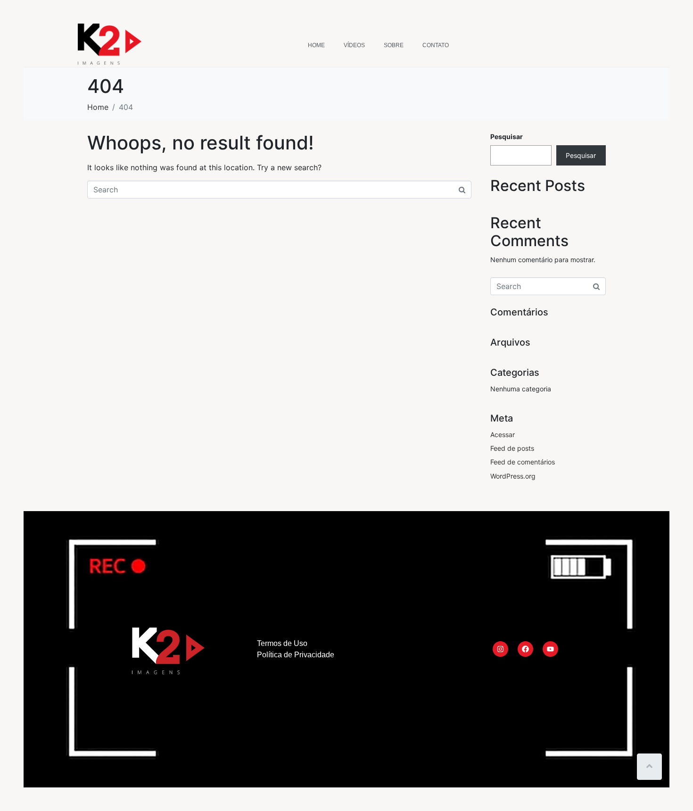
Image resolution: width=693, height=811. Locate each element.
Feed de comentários (522, 462)
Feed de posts (512, 448)
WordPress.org (513, 476)
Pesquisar (506, 136)
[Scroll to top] (649, 766)
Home (316, 45)
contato (435, 45)
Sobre (394, 45)
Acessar (502, 434)
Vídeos (354, 45)
